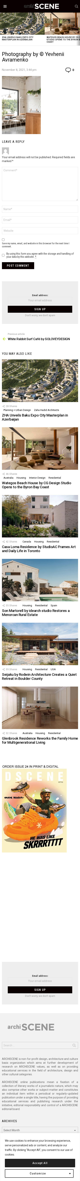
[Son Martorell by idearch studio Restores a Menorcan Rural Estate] (40, 580)
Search (74, 1046)
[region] (40, 1157)
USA (53, 669)
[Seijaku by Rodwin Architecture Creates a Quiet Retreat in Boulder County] (40, 644)
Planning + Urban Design (17, 410)
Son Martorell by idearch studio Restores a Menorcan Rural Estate (36, 612)
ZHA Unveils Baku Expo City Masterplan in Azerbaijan (17, 38)
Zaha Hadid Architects (46, 410)
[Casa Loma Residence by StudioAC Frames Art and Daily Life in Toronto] (40, 516)
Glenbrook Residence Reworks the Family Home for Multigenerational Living (40, 740)
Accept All (40, 1163)
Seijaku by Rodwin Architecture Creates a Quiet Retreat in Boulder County (39, 676)
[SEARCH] (76, 6)
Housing (21, 477)
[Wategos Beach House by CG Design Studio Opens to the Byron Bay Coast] (40, 448)
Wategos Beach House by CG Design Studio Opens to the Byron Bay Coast (36, 485)
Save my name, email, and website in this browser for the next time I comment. (35, 245)
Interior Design (37, 477)
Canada (27, 541)
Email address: (40, 295)
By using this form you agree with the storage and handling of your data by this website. (40, 255)
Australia (8, 477)
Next (78, 29)
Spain (54, 605)
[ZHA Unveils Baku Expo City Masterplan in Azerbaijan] (22, 24)
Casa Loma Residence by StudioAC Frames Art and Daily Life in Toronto (39, 549)
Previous (2, 29)
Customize (38, 1173)
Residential (55, 477)
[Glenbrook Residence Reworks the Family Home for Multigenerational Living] (40, 708)
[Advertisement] (40, 909)
